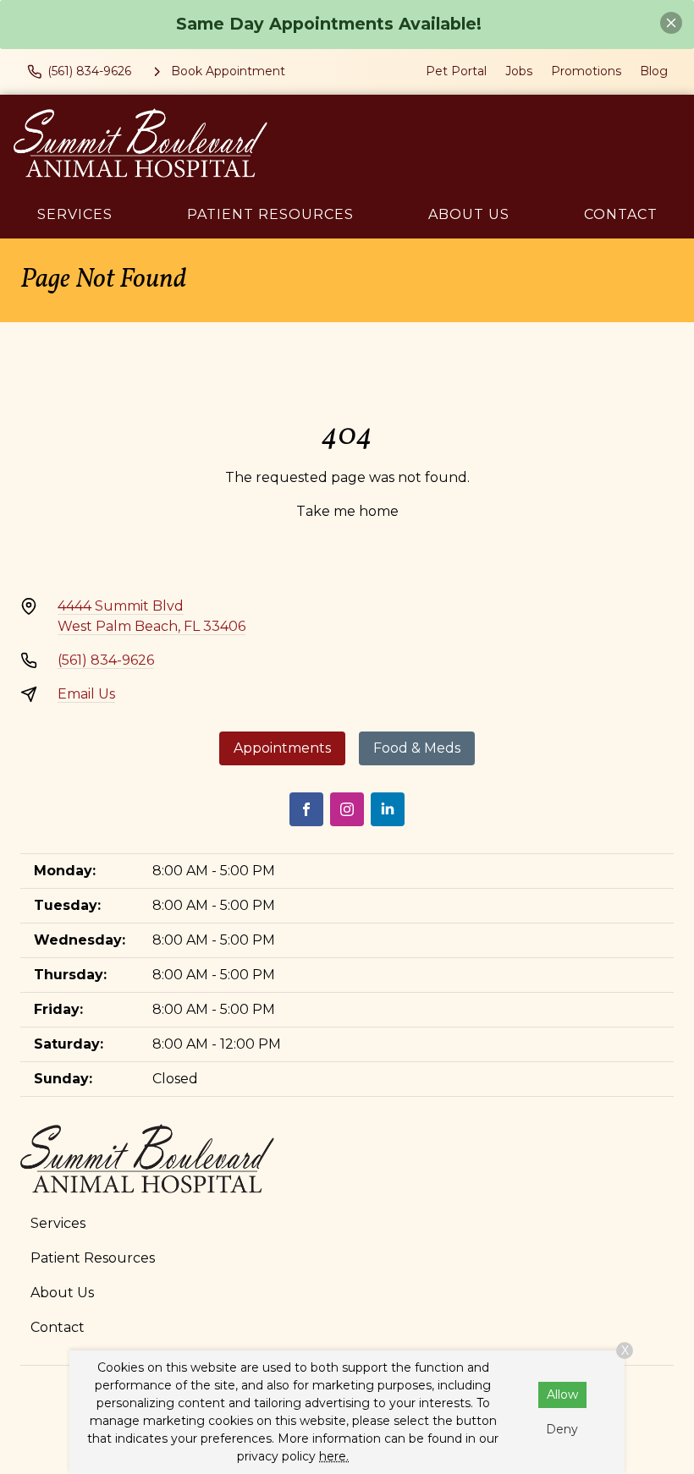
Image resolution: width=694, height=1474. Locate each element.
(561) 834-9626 (106, 660)
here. (334, 1456)
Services (75, 214)
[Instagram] (347, 809)
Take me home (347, 511)
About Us (468, 214)
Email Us (86, 694)
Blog (654, 71)
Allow (562, 1394)
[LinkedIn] (388, 809)
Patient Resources (270, 214)
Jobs (518, 71)
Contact (621, 214)
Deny (562, 1429)
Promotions (586, 71)
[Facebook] (306, 809)
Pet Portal (456, 71)
